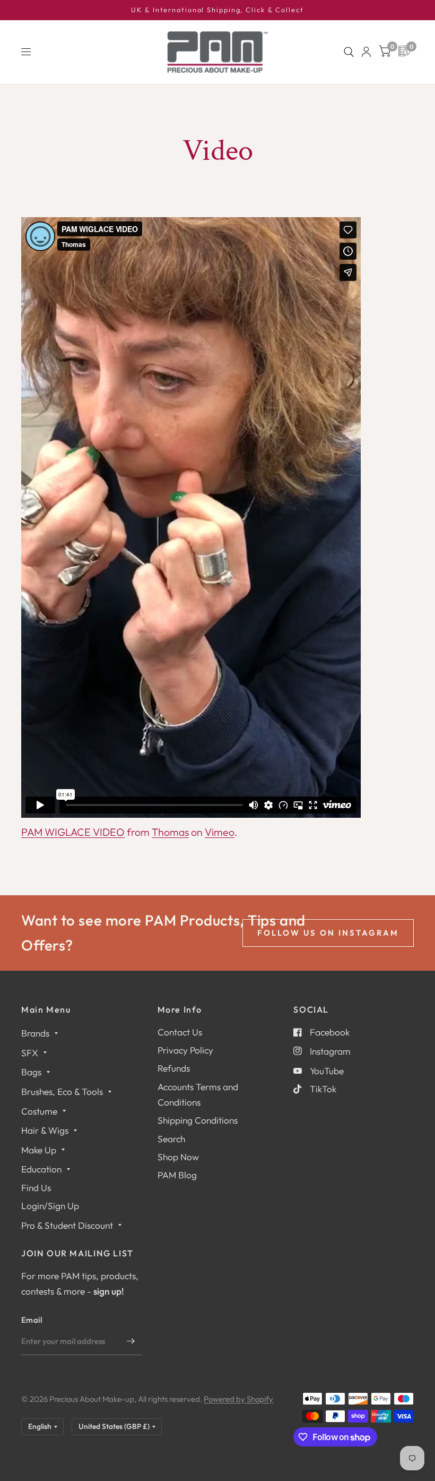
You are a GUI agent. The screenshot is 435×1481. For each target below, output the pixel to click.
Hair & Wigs (44, 1130)
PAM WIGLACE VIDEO (73, 831)
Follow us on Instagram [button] (328, 933)
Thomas (170, 831)
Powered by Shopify (238, 1399)
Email (31, 1320)
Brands (35, 1033)
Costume (39, 1111)
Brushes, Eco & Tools (62, 1091)
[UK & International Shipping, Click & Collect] (217, 10)
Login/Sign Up (50, 1205)
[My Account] (366, 52)
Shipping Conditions (198, 1120)
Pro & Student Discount (67, 1225)
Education (41, 1169)
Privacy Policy (185, 1050)
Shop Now (178, 1156)
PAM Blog (177, 1174)
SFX (29, 1052)
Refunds (174, 1068)
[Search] (349, 52)
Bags (31, 1071)
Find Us (36, 1187)
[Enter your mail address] (131, 1341)
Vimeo (219, 831)
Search (171, 1138)
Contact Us (180, 1032)
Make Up (38, 1149)
